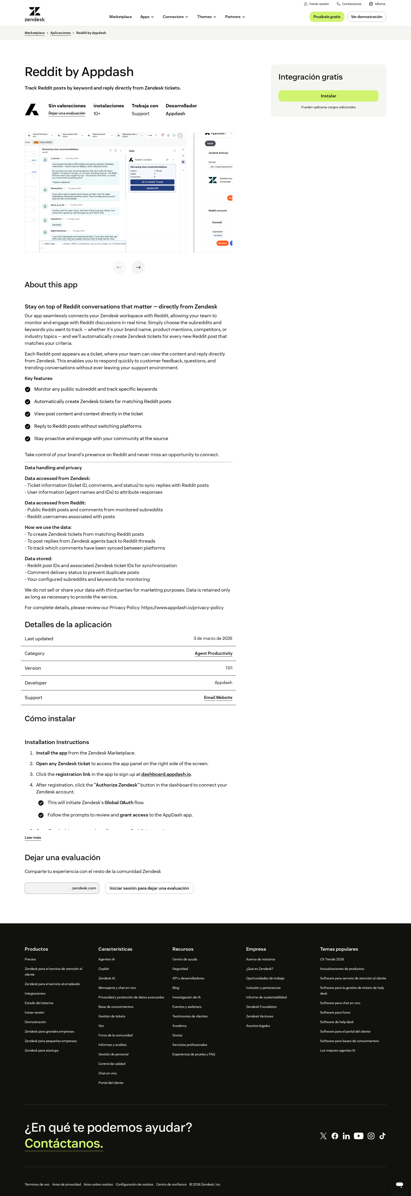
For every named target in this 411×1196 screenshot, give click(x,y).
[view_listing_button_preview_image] (105, 193)
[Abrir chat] (399, 1184)
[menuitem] (377, 3)
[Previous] (119, 267)
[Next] (138, 267)
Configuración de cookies (134, 1184)
